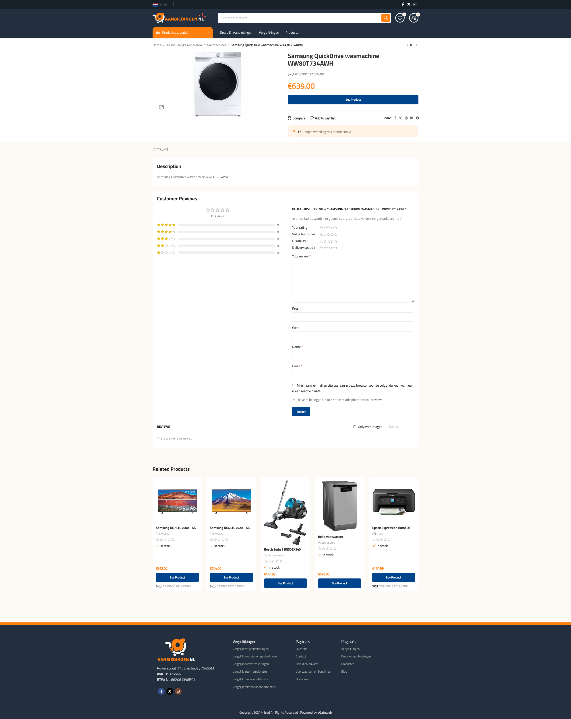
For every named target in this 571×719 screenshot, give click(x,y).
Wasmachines (216, 45)
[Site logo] (179, 17)
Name (297, 347)
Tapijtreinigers (273, 555)
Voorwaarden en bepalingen (314, 671)
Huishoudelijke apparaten (184, 45)
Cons (295, 327)
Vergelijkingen (350, 649)
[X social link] (408, 4)
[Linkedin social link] (411, 118)
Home (157, 45)
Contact (301, 656)
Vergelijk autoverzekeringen (251, 664)
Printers (377, 533)
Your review (301, 256)
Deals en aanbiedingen (356, 656)
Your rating (300, 228)
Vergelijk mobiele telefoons (250, 679)
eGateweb (324, 712)
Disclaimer (303, 679)
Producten (348, 664)
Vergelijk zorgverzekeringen (251, 649)
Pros (295, 308)
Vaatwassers (326, 542)
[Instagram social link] (415, 4)
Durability (299, 241)
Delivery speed (303, 248)
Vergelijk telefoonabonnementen (254, 687)
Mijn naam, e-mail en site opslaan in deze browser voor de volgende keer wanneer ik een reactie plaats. (352, 388)
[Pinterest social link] (406, 118)
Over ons (302, 649)
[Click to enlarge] (161, 107)
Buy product (353, 99)
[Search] (385, 18)
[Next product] (416, 45)
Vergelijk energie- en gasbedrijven (255, 656)
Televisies (162, 533)
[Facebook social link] (402, 4)
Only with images (370, 426)
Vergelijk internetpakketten (251, 671)
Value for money (304, 234)
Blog (344, 671)
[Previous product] (407, 45)
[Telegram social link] (417, 118)
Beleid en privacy (307, 664)
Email (297, 366)
